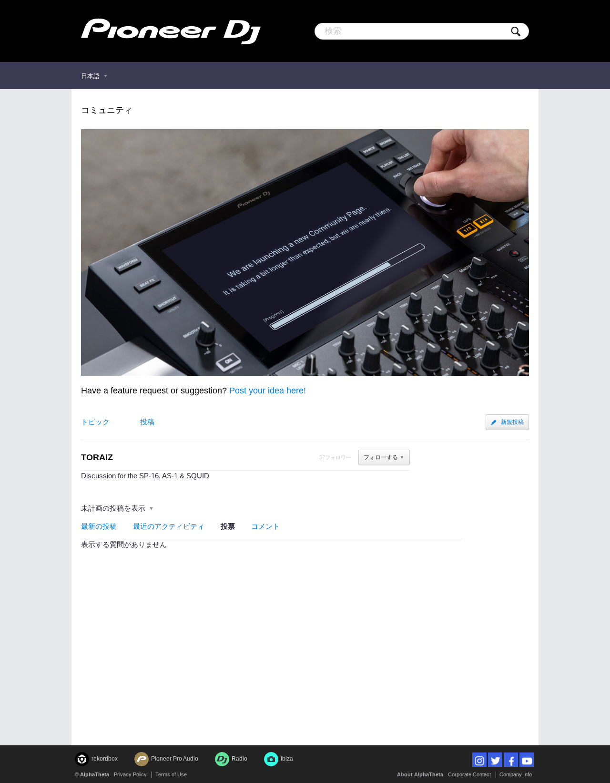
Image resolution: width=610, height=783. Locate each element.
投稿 (147, 422)
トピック (95, 422)
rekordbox (105, 758)
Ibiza (287, 758)
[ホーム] (171, 31)
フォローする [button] (381, 457)
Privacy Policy (130, 774)
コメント (265, 526)
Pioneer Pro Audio (174, 758)
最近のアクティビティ (168, 526)
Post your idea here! (267, 390)
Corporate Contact (469, 774)
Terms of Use (171, 774)
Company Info (515, 774)
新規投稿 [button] (512, 422)
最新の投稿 (99, 526)
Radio (239, 758)
